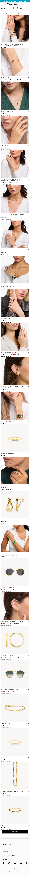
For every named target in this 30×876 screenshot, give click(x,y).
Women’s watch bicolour (8, 421)
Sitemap (19, 871)
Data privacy (13, 867)
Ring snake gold (5, 145)
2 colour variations (6, 81)
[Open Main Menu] (1, 4)
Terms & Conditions (4, 867)
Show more (15, 831)
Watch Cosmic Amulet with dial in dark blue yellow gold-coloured (12, 45)
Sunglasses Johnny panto (8, 587)
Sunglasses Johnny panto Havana (10, 689)
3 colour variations (6, 255)
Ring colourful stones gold (9, 352)
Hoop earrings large (7, 655)
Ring (2, 757)
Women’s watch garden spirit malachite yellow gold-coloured (10, 554)
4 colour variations (6, 591)
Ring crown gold (6, 318)
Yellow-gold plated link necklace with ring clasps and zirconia (12, 250)
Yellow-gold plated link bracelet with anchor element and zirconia (12, 180)
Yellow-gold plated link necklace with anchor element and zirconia (12, 215)
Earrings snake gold (7, 520)
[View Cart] (28, 4)
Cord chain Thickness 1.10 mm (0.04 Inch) (12, 791)
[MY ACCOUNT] (25, 4)
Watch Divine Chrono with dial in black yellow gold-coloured (12, 286)
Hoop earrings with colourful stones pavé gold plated (12, 387)
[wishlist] (22, 4)
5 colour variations (6, 391)
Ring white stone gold (7, 453)
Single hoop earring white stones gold (12, 621)
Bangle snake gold (6, 77)
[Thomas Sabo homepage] (4, 4)
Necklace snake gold (7, 111)
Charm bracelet (5, 723)
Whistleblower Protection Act (23, 867)
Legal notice (12, 871)
